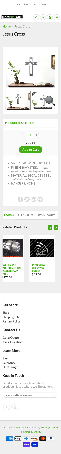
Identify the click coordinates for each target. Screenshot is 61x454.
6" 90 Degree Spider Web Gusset (23, 268)
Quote (43, 4)
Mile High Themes (49, 427)
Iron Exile (15, 427)
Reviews (9, 215)
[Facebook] (6, 407)
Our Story (9, 363)
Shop (25, 4)
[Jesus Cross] (30, 69)
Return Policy (46, 215)
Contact (34, 4)
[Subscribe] (54, 395)
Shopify (26, 427)
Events (7, 358)
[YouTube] (14, 407)
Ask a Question (12, 342)
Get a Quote (11, 337)
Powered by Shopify (31, 431)
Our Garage (10, 367)
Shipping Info (26, 215)
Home (17, 4)
